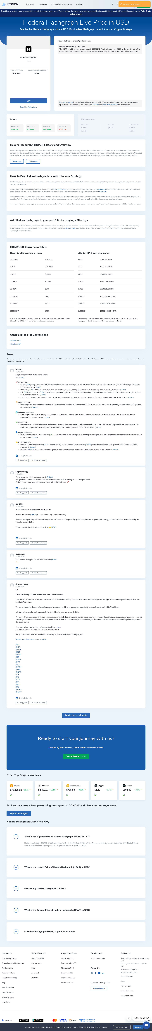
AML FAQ (35, 973)
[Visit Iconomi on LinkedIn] (103, 973)
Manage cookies (122, 1027)
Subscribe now (99, 989)
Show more (17, 161)
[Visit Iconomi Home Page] (10, 4)
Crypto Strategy (60, 189)
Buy (28, 100)
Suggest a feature (127, 991)
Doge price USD (67, 973)
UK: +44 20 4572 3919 (129, 972)
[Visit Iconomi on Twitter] (92, 973)
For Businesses (7, 968)
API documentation (98, 958)
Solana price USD (67, 983)
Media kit (34, 978)
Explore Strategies (19, 813)
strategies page (69, 228)
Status (123, 981)
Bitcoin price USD (67, 958)
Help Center (6, 1002)
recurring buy (101, 189)
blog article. (102, 192)
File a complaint (126, 986)
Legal (33, 968)
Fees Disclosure (7, 992)
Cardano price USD (68, 978)
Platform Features (8, 973)
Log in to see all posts (76, 715)
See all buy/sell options (28, 107)
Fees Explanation (8, 987)
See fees (96, 105)
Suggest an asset (127, 996)
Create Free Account (76, 756)
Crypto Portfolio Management (13, 963)
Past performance (66, 102)
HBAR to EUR (15, 340)
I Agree (138, 1027)
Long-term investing (9, 978)
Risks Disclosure (8, 997)
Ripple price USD (67, 968)
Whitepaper (33, 161)
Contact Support (127, 976)
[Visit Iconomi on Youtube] (99, 973)
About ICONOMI (37, 958)
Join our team (36, 963)
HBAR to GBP (15, 344)
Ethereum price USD (68, 963)
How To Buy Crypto (9, 958)
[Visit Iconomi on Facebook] (95, 973)
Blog (3, 983)
